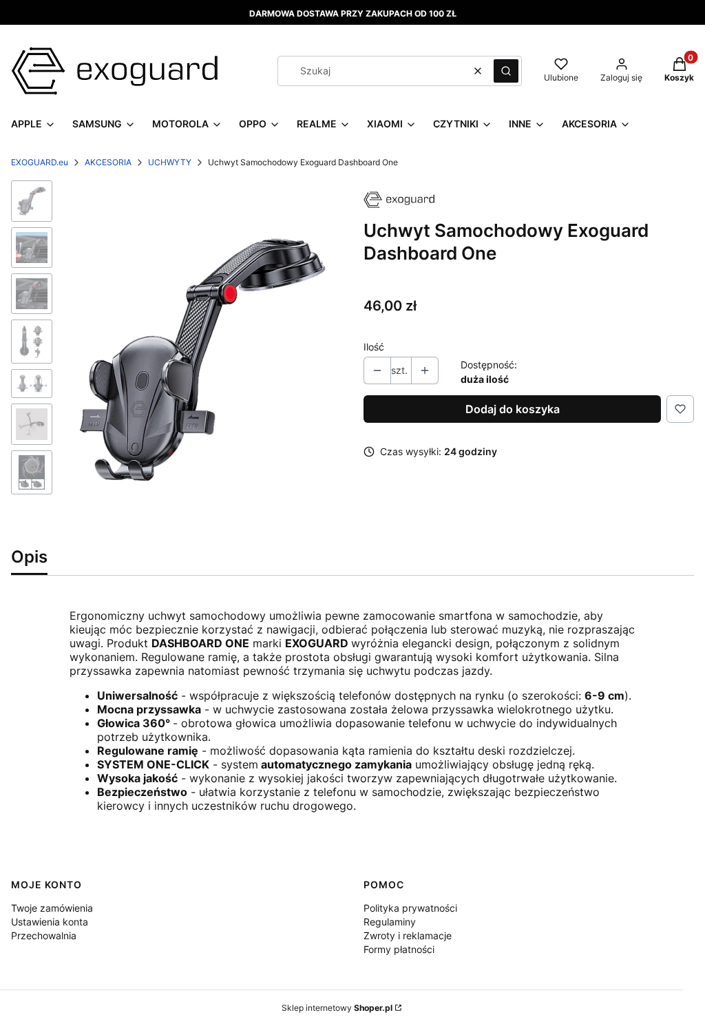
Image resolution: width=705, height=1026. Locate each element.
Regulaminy (390, 922)
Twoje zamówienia (52, 908)
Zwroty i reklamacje (408, 935)
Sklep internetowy (337, 1008)
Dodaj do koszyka (512, 409)
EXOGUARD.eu (39, 162)
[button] (506, 71)
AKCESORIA (108, 162)
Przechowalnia (43, 935)
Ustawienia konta (49, 922)
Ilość (374, 347)
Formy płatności (399, 949)
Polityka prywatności (410, 908)
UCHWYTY (169, 162)
